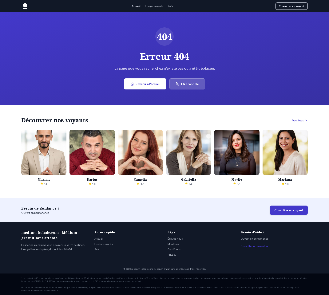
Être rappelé (190, 84)
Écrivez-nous (175, 238)
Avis (170, 6)
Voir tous (298, 120)
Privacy (172, 254)
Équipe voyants (154, 6)
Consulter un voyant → (254, 246)
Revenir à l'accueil (148, 84)
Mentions (173, 244)
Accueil (136, 6)
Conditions (174, 249)
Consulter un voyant (291, 6)
